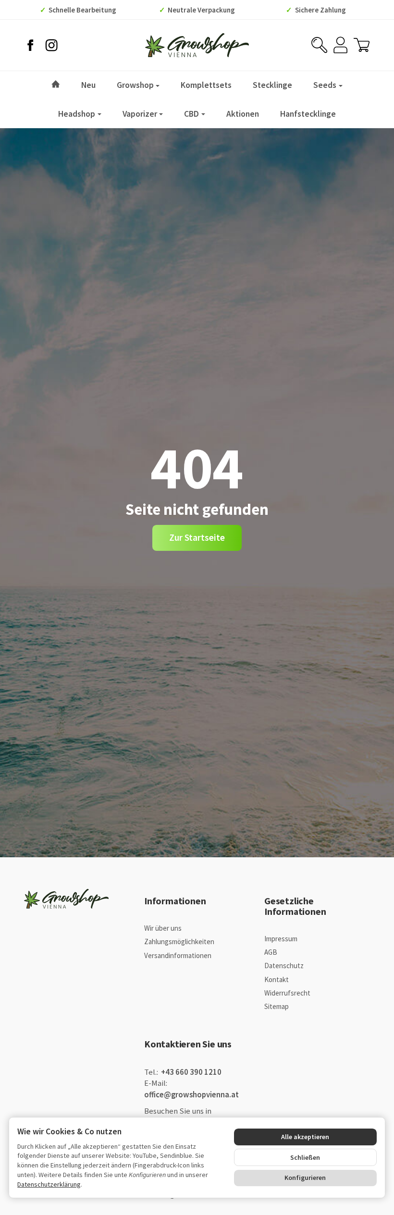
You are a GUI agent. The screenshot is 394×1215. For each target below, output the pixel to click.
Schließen (305, 1157)
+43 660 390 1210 (191, 1072)
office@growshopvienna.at (191, 1095)
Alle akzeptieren (305, 1136)
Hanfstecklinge (308, 114)
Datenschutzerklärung (49, 1184)
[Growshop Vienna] (197, 45)
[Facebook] (30, 45)
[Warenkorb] (361, 44)
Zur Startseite (197, 537)
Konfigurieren (305, 1177)
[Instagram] (51, 45)
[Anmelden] (340, 44)
